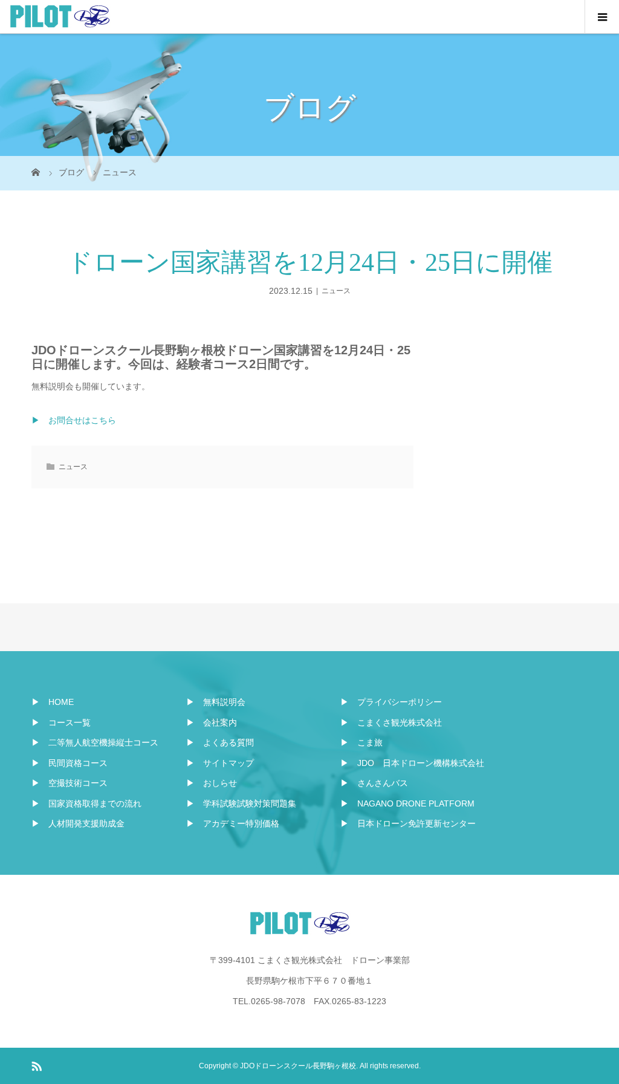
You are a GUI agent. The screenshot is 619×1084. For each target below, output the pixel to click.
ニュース (336, 291)
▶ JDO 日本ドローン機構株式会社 (412, 763)
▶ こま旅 (361, 742)
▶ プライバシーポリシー (391, 702)
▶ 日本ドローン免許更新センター (408, 823)
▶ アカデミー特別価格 (232, 823)
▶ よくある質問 (220, 742)
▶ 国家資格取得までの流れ (86, 803)
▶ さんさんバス (374, 783)
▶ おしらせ (211, 783)
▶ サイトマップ (220, 763)
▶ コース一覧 (61, 722)
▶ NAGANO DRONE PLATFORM (407, 803)
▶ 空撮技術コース (69, 783)
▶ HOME (52, 702)
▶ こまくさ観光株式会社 (391, 722)
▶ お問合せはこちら (73, 420)
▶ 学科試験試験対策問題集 (241, 803)
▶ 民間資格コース (69, 763)
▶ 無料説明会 (215, 702)
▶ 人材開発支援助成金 (78, 823)
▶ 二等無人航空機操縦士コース (94, 742)
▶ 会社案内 (211, 722)
